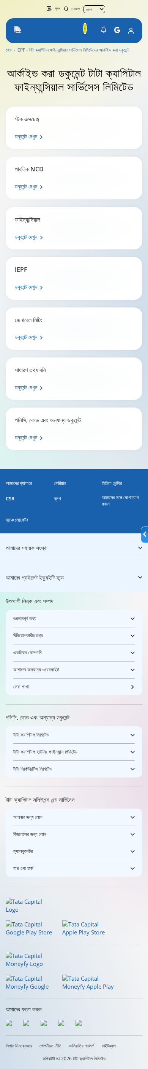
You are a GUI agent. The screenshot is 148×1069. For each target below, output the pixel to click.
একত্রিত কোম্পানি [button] (27, 652)
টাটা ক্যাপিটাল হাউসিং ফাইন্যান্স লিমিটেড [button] (45, 751)
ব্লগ (57, 8)
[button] (104, 30)
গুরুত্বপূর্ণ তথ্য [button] (24, 618)
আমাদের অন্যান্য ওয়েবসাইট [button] (36, 669)
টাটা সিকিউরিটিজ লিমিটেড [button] (32, 768)
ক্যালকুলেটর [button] (23, 851)
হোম (9, 50)
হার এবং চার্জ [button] (23, 868)
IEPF (20, 50)
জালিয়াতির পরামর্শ (81, 1046)
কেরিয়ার (60, 483)
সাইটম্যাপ (109, 1046)
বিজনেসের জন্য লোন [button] (29, 834)
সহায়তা (75, 8)
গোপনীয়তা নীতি (50, 1046)
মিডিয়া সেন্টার (112, 483)
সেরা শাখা (21, 686)
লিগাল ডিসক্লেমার (19, 1046)
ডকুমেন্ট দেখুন (26, 136)
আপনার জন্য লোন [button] (28, 817)
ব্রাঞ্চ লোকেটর (17, 520)
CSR (10, 498)
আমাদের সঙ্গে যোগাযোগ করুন (120, 500)
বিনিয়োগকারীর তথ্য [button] (28, 635)
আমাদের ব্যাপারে (19, 483)
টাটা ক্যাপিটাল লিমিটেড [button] (31, 734)
